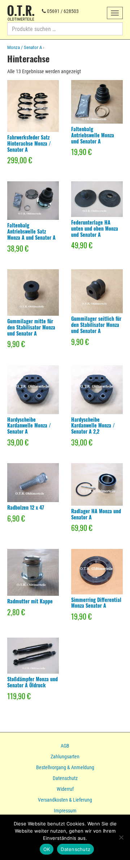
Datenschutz (65, 778)
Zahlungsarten (65, 756)
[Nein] (121, 837)
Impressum (65, 811)
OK (46, 849)
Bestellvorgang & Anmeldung (65, 767)
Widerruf (65, 789)
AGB (65, 746)
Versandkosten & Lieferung (65, 800)
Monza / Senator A (24, 47)
